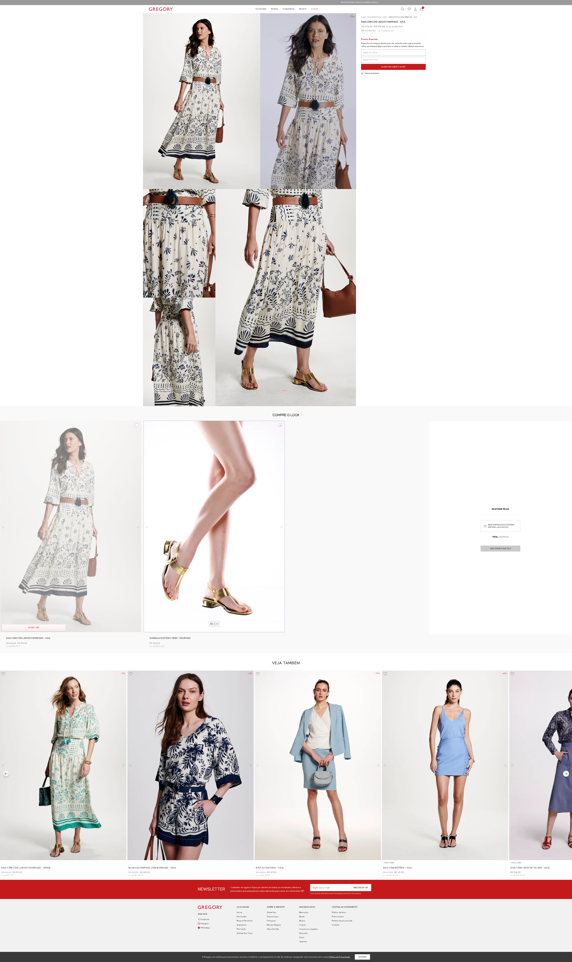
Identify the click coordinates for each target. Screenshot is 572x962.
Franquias (271, 921)
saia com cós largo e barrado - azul (403, 17)
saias (385, 17)
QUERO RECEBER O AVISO (393, 67)
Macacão (303, 933)
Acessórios (288, 9)
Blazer (302, 917)
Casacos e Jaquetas (308, 929)
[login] (415, 9)
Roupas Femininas (245, 921)
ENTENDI (362, 957)
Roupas (274, 9)
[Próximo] (566, 774)
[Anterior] (6, 774)
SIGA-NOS (202, 914)
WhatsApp (205, 928)
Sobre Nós (271, 912)
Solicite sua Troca (245, 933)
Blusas (302, 921)
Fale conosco (338, 917)
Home (239, 912)
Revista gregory (274, 925)
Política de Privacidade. (339, 957)
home (364, 17)
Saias (301, 937)
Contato (335, 925)
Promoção (241, 929)
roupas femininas (374, 17)
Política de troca (339, 912)
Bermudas (303, 912)
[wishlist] (409, 9)
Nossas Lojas (272, 917)
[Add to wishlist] (3, 674)
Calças (302, 925)
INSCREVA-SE (361, 887)
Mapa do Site (273, 929)
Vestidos (303, 942)
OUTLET (314, 9)
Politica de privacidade (342, 921)
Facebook (204, 919)
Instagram (204, 924)
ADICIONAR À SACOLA (500, 549)
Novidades (261, 9)
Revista (302, 9)
